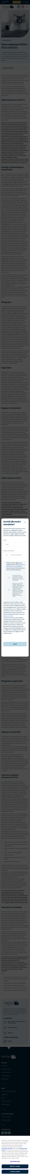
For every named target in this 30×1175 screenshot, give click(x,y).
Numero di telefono (8, 551)
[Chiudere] (25, 522)
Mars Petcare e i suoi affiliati (13, 566)
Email (4, 540)
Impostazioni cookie (15, 1161)
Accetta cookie (15, 1171)
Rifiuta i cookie (15, 1166)
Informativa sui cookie (7, 1148)
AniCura (22, 564)
